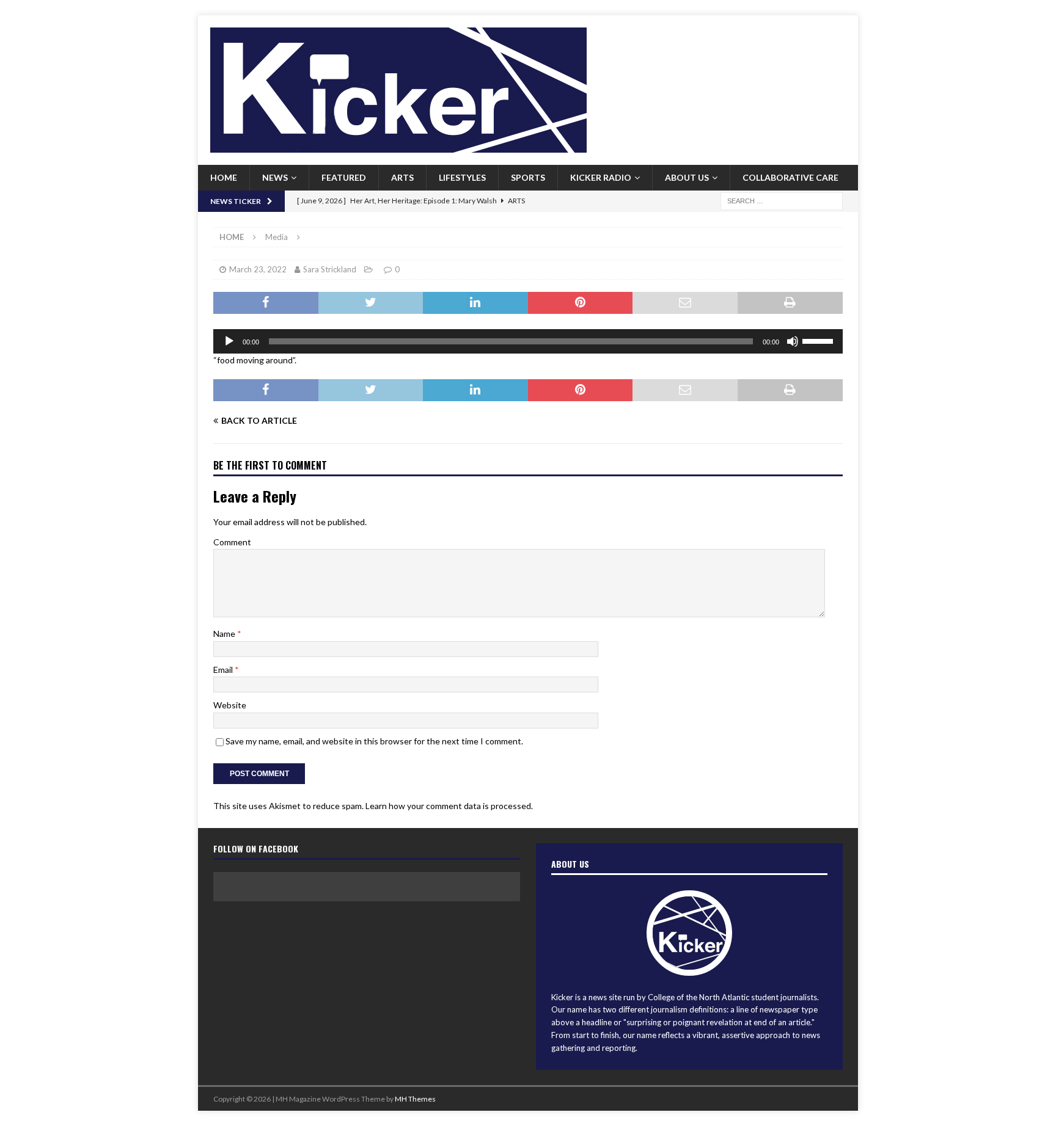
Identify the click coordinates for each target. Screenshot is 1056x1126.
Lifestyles (462, 177)
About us (687, 177)
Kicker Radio (600, 177)
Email (224, 669)
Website (229, 705)
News (275, 177)
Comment (232, 542)
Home (223, 177)
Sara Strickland (329, 269)
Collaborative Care (790, 177)
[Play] (229, 341)
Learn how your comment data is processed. (449, 806)
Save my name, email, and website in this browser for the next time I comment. (374, 741)
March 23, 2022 (258, 269)
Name (225, 633)
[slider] (819, 340)
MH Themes (415, 1098)
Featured (343, 177)
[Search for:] (782, 200)
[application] (528, 341)
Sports (528, 177)
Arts (402, 177)
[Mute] (793, 341)
